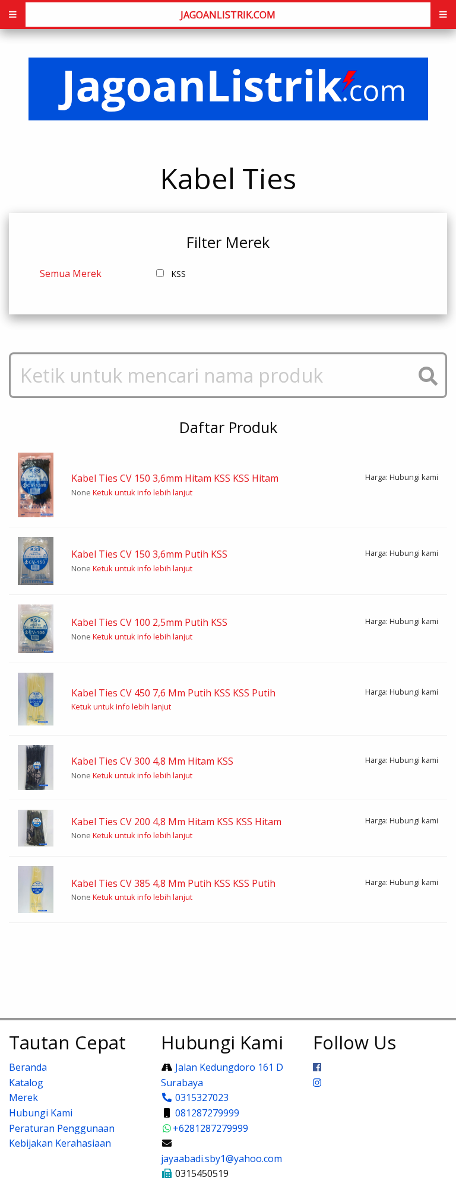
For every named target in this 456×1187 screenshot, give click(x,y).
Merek (23, 1097)
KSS (178, 273)
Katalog (26, 1082)
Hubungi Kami (40, 1112)
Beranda (28, 1067)
